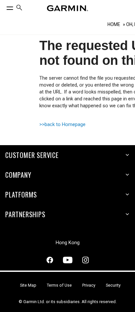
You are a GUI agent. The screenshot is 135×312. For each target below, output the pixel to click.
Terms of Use (59, 285)
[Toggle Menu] (4, 6)
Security (113, 285)
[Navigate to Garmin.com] (67, 8)
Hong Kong (68, 243)
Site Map (28, 285)
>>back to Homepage (62, 124)
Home (113, 24)
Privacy (88, 285)
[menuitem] (19, 8)
